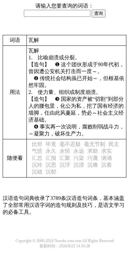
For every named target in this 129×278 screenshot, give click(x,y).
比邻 (37, 144)
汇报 (51, 158)
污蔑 (92, 158)
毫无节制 (94, 144)
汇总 (37, 158)
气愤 (37, 151)
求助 (92, 151)
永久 (51, 151)
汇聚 (65, 158)
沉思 (51, 165)
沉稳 (37, 172)
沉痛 (92, 165)
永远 (78, 151)
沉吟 (37, 165)
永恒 (65, 151)
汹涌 (106, 158)
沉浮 (65, 165)
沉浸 (78, 165)
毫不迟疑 (70, 144)
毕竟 (51, 144)
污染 (78, 158)
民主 (113, 144)
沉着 (106, 165)
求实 (106, 151)
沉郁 (51, 172)
